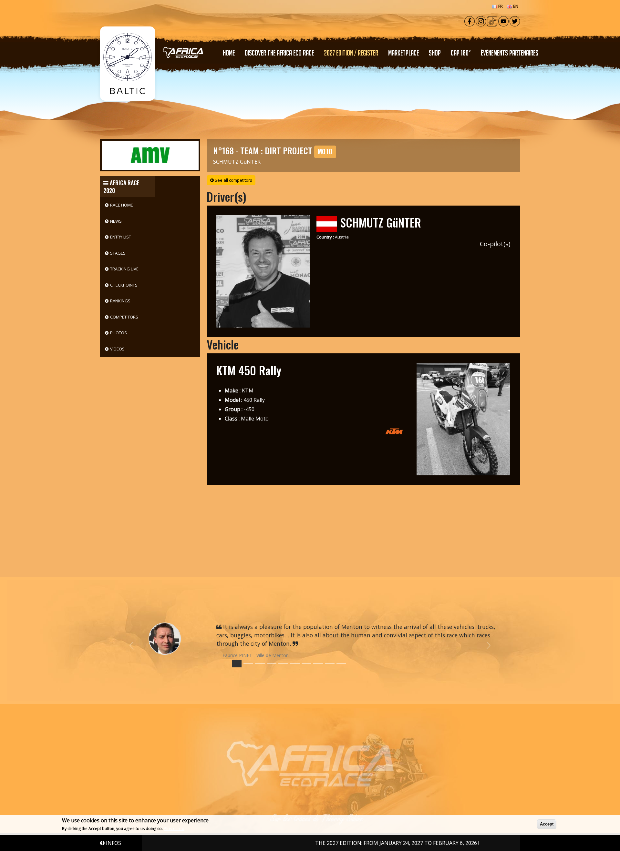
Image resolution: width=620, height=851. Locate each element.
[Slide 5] (295, 663)
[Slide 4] (283, 663)
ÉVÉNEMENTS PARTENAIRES (509, 52)
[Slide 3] (271, 663)
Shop (435, 52)
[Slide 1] (248, 663)
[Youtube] (503, 21)
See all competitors (233, 180)
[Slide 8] (330, 663)
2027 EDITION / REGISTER (351, 52)
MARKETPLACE (403, 52)
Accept (546, 824)
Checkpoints (124, 285)
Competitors (124, 317)
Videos (117, 349)
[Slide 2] (260, 663)
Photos (118, 333)
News (116, 221)
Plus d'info (174, 828)
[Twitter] (515, 21)
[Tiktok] (492, 21)
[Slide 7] (318, 663)
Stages (118, 253)
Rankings (120, 301)
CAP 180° (461, 52)
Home (229, 52)
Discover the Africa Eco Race (279, 52)
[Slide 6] (306, 663)
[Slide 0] (237, 663)
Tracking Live (124, 269)
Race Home (121, 205)
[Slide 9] (341, 663)
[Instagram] (481, 21)
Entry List (120, 237)
